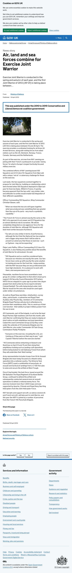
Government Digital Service (13, 558)
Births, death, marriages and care (15, 482)
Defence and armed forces (17, 43)
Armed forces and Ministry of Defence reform (42, 43)
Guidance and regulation (58, 489)
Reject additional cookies (37, 30)
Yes (22, 455)
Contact (47, 552)
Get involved (53, 513)
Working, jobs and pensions (13, 541)
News (51, 485)
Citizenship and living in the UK (14, 495)
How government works (58, 508)
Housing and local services (13, 524)
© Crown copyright (62, 567)
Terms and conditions (11, 555)
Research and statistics (58, 493)
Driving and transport (11, 507)
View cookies (54, 30)
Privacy (11, 552)
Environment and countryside (14, 520)
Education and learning (11, 512)
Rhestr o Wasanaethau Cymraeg (33, 555)
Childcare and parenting (12, 491)
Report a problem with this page (58, 455)
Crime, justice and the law (13, 499)
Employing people (9, 516)
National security (9, 438)
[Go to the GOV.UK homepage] (10, 38)
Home (5, 43)
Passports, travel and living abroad (16, 533)
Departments (54, 481)
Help (5, 552)
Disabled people (9, 503)
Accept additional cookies (14, 30)
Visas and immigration (11, 537)
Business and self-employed (13, 486)
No (30, 455)
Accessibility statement (33, 552)
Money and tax (8, 528)
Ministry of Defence (17, 94)
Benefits (6, 478)
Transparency (54, 504)
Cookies (19, 552)
